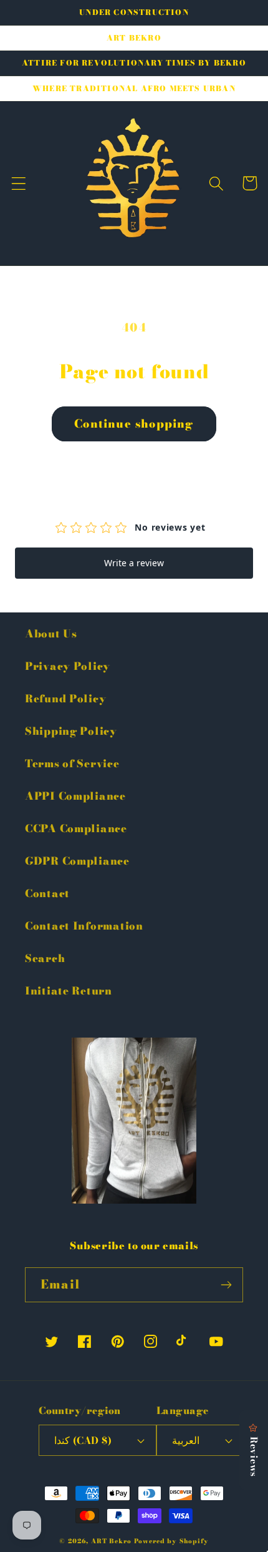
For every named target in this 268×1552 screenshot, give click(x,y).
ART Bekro (111, 1541)
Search (45, 958)
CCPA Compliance (76, 828)
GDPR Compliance (77, 861)
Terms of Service (72, 763)
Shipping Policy (71, 731)
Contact (47, 893)
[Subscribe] (225, 1284)
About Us (51, 634)
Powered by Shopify (171, 1541)
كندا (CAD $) (83, 1440)
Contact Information (84, 926)
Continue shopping (133, 423)
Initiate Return (68, 991)
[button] (19, 183)
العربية (185, 1440)
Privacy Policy (67, 666)
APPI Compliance (75, 796)
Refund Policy (65, 698)
